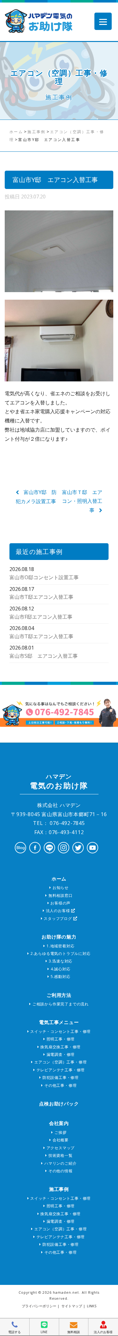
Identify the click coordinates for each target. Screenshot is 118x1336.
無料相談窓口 (59, 895)
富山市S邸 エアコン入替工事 (43, 655)
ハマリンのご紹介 (59, 1163)
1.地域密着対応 (59, 946)
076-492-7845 (66, 823)
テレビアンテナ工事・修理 (60, 1070)
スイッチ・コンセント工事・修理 (60, 1031)
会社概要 (60, 1140)
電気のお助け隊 (59, 781)
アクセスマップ (60, 1148)
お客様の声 (60, 903)
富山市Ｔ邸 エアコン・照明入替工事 (82, 501)
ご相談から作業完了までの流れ (60, 1004)
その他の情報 (59, 1171)
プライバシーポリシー (39, 1306)
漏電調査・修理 (60, 1054)
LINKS (91, 1306)
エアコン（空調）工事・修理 (60, 1062)
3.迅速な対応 (60, 961)
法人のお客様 (58, 910)
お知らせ (60, 887)
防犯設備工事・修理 (60, 1077)
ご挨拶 (59, 1132)
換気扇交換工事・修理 (60, 1047)
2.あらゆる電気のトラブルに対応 (59, 953)
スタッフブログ (57, 918)
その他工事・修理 (59, 1085)
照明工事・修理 (60, 1039)
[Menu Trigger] (103, 21)
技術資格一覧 (59, 1155)
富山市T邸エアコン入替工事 (41, 596)
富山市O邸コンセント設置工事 (44, 577)
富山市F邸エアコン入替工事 (40, 616)
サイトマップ (71, 1306)
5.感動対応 (59, 976)
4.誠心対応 (59, 969)
